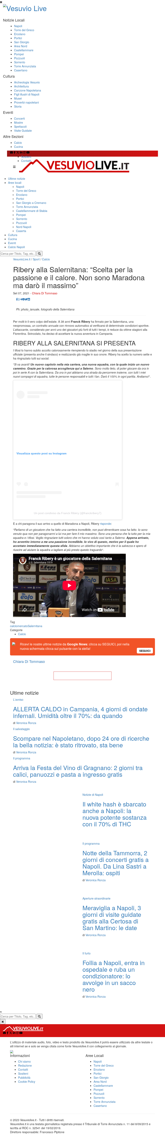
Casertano (20, 70)
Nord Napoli (23, 227)
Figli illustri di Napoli (26, 94)
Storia (18, 106)
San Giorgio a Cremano (31, 203)
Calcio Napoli (16, 247)
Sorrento (19, 62)
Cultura (12, 235)
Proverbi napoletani (26, 102)
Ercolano (19, 34)
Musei (18, 98)
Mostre (18, 122)
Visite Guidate (23, 130)
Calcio (18, 143)
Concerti (19, 118)
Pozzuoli (19, 58)
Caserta (21, 231)
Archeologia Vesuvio (27, 82)
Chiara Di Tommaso (44, 293)
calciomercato (19, 626)
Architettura (21, 86)
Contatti (26, 161)
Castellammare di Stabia (31, 211)
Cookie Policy (26, 1081)
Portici (18, 38)
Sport (36, 259)
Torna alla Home (82, 676)
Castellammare (23, 50)
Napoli (18, 26)
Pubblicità (24, 1077)
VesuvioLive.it (21, 259)
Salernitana (35, 626)
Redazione (25, 1065)
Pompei (19, 54)
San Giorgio (21, 42)
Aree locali (14, 183)
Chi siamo (24, 1061)
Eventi (12, 243)
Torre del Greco (24, 30)
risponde (105, 524)
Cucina (18, 147)
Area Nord (20, 46)
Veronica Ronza (26, 723)
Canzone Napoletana (27, 90)
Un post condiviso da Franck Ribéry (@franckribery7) (67, 513)
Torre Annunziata (25, 66)
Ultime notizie (16, 179)
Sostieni (26, 157)
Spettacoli (20, 126)
